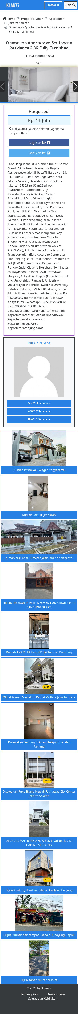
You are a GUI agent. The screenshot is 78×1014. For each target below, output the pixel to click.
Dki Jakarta (19, 129)
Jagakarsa (57, 129)
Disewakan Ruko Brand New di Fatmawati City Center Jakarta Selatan (39, 794)
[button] (75, 86)
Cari (68, 5)
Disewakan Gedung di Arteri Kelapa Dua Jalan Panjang (39, 744)
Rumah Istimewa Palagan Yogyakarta (39, 470)
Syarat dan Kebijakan (42, 999)
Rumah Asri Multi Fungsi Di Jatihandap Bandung (39, 652)
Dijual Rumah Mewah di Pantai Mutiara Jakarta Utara (39, 697)
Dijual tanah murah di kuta (39, 980)
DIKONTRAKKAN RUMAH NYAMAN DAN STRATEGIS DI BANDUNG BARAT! (39, 605)
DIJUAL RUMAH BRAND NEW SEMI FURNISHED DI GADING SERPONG (39, 843)
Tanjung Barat (18, 133)
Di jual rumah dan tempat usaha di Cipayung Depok (39, 935)
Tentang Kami (29, 994)
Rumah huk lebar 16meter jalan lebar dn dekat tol (39, 558)
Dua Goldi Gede (39, 343)
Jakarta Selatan (38, 129)
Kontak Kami (56, 994)
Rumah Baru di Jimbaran (39, 515)
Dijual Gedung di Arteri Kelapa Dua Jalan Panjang (39, 890)
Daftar (52, 5)
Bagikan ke (38, 142)
